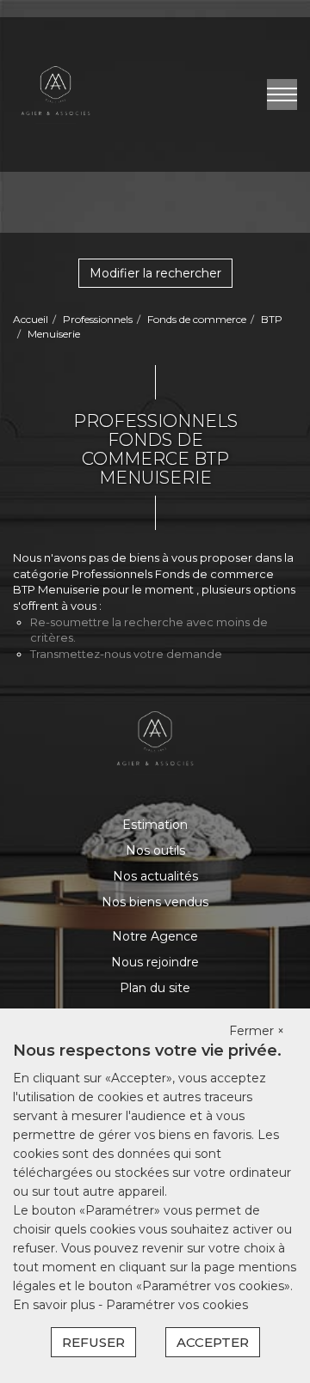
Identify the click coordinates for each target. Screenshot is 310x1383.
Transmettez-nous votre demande (126, 654)
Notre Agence (155, 936)
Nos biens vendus (155, 902)
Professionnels (98, 319)
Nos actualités (155, 876)
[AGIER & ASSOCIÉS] (55, 93)
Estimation (155, 824)
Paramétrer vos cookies (177, 1305)
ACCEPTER (213, 1342)
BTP (271, 319)
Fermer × (256, 1031)
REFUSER (93, 1342)
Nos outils (155, 850)
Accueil (30, 319)
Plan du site (155, 988)
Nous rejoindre (155, 962)
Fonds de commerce (196, 319)
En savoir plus (55, 1305)
